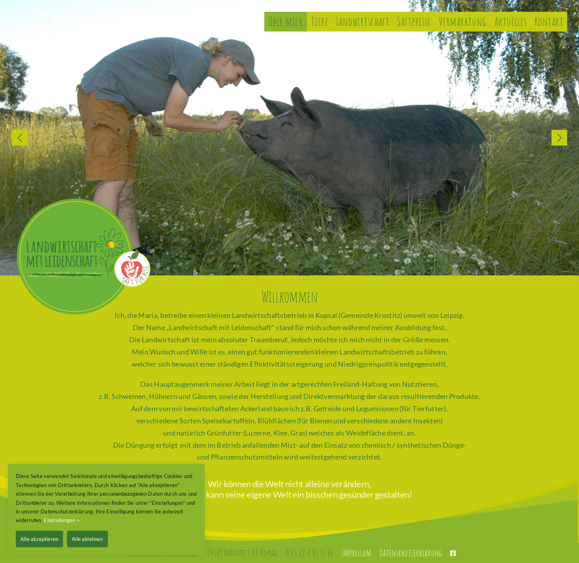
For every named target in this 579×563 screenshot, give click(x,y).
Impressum (356, 553)
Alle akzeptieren (39, 539)
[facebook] (453, 553)
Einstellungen (60, 520)
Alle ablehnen (87, 539)
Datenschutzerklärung (410, 553)
